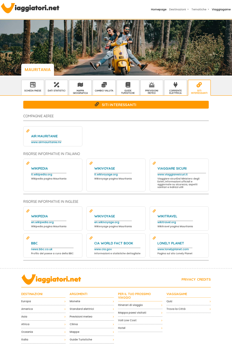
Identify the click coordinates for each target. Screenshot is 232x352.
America (27, 309)
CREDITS (204, 279)
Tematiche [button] (199, 9)
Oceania (27, 332)
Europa (26, 301)
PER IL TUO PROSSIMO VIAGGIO (134, 295)
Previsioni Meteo (151, 92)
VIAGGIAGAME (176, 294)
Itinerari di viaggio (130, 305)
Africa (25, 324)
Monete (75, 301)
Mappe (74, 332)
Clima (74, 324)
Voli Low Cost (127, 320)
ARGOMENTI (78, 294)
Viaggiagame (221, 9)
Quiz (169, 301)
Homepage (158, 9)
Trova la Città (175, 309)
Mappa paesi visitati (132, 313)
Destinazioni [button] (178, 9)
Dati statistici (56, 90)
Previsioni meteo (81, 317)
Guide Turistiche (128, 92)
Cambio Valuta (104, 90)
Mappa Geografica (80, 92)
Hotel (121, 328)
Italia (24, 339)
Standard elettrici (82, 309)
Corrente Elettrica (175, 92)
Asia (24, 317)
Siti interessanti (199, 92)
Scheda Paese (32, 90)
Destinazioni (32, 294)
